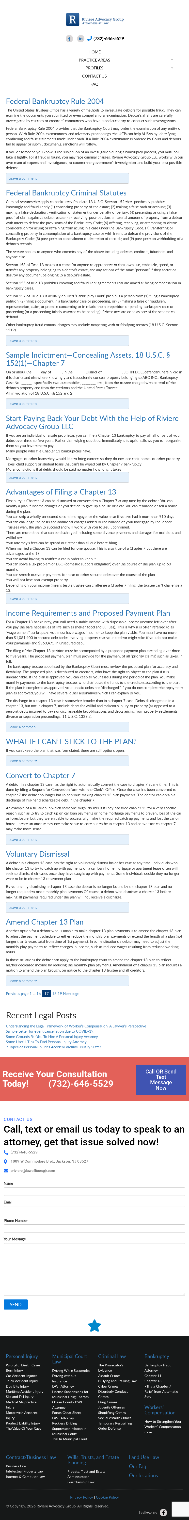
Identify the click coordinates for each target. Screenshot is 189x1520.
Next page (71, 993)
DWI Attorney (63, 1386)
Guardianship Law (80, 1482)
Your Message (15, 1238)
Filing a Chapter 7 (157, 1386)
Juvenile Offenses (111, 1407)
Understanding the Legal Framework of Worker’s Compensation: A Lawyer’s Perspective (76, 1026)
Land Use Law (144, 1457)
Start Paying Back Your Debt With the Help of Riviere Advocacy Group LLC (92, 422)
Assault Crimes (109, 1375)
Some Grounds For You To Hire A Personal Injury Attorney (52, 1036)
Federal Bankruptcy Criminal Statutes (66, 193)
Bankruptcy (156, 1356)
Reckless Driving (64, 1423)
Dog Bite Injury (17, 1386)
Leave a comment (23, 178)
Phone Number (16, 1220)
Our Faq (137, 1466)
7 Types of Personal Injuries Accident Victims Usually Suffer (53, 1046)
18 (54, 993)
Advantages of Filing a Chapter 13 (61, 492)
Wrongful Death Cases (23, 1365)
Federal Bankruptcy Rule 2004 (55, 101)
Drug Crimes (107, 1402)
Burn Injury (14, 1370)
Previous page (17, 993)
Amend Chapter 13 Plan (45, 922)
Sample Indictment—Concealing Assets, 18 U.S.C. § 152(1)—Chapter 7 (88, 359)
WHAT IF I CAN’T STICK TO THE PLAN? (71, 741)
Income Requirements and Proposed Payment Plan (88, 613)
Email (8, 1202)
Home (95, 52)
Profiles (94, 68)
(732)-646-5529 (109, 38)
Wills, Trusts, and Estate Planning (93, 1460)
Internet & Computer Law (25, 1476)
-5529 (101, 1084)
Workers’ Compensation (159, 1410)
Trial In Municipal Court (69, 1439)
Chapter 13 (152, 1380)
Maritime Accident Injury (24, 1391)
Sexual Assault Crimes (114, 1417)
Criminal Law (112, 1356)
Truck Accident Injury (22, 1380)
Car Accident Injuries (21, 1375)
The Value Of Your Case (23, 1428)
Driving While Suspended (71, 1370)
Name (8, 1183)
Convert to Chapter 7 (40, 775)
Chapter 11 (152, 1375)
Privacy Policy (81, 1497)
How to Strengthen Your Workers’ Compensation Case (162, 1426)
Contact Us (94, 76)
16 (38, 993)
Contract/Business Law (31, 1457)
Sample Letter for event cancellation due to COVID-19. (50, 1031)
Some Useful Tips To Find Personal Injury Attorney (46, 1041)
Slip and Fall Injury (19, 1396)
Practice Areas (94, 60)
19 (60, 993)
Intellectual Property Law (25, 1471)
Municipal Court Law (69, 1359)
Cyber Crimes (108, 1386)
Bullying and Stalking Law (117, 1380)
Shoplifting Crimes (112, 1412)
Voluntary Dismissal (37, 854)
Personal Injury (22, 1356)
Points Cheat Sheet (66, 1412)
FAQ (94, 84)
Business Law (16, 1466)
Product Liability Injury (23, 1423)
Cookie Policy (107, 1497)
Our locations (143, 1475)
